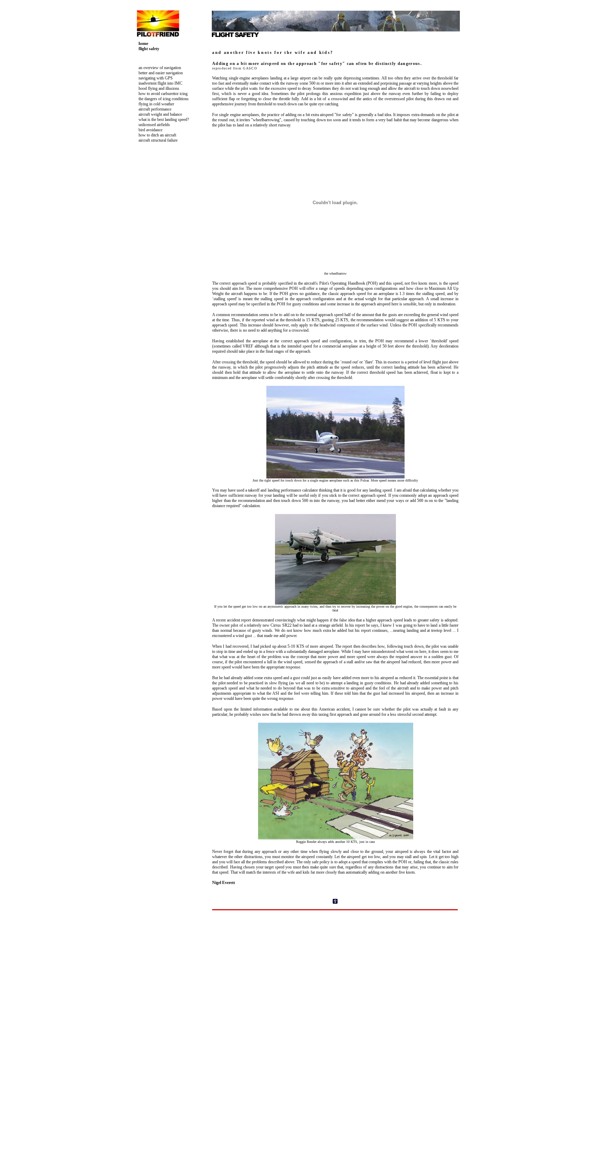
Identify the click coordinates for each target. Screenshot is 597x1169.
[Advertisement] (160, 278)
